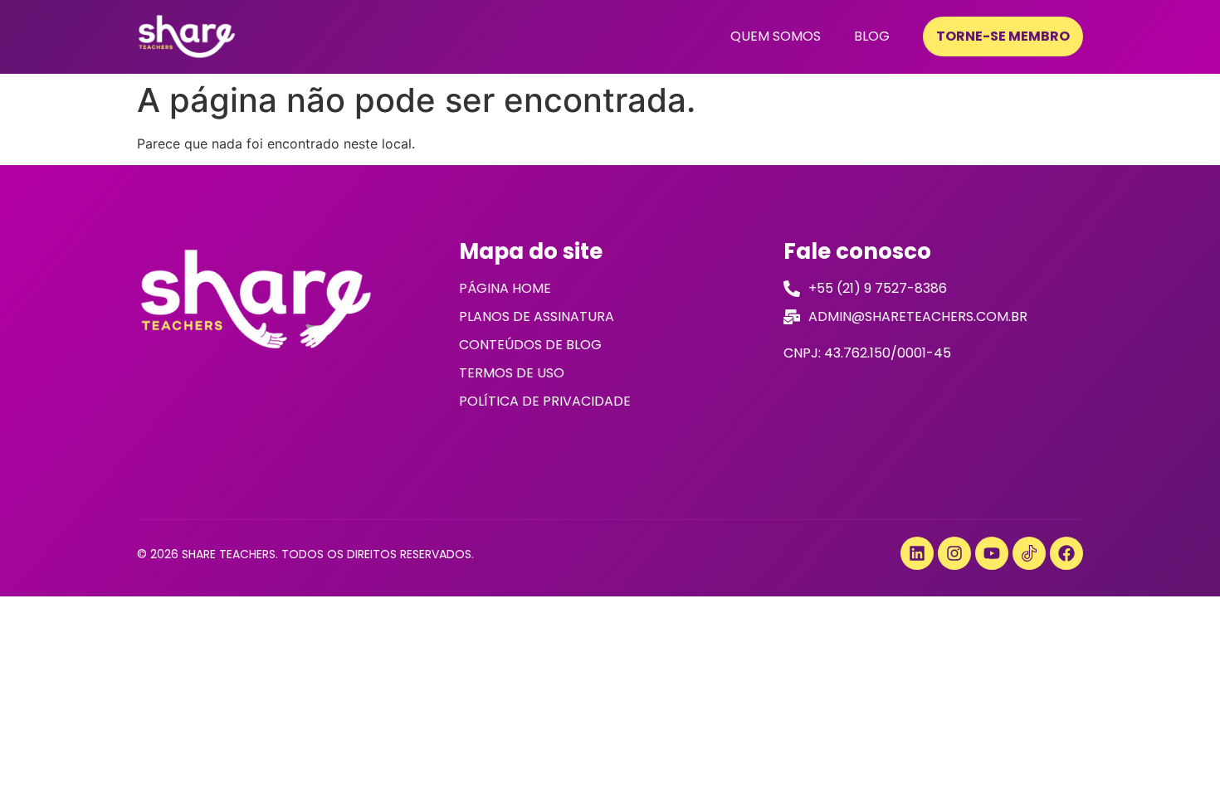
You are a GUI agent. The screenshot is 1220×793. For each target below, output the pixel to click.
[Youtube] (991, 553)
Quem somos (775, 36)
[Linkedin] (917, 553)
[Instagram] (954, 553)
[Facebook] (1066, 553)
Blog (872, 36)
